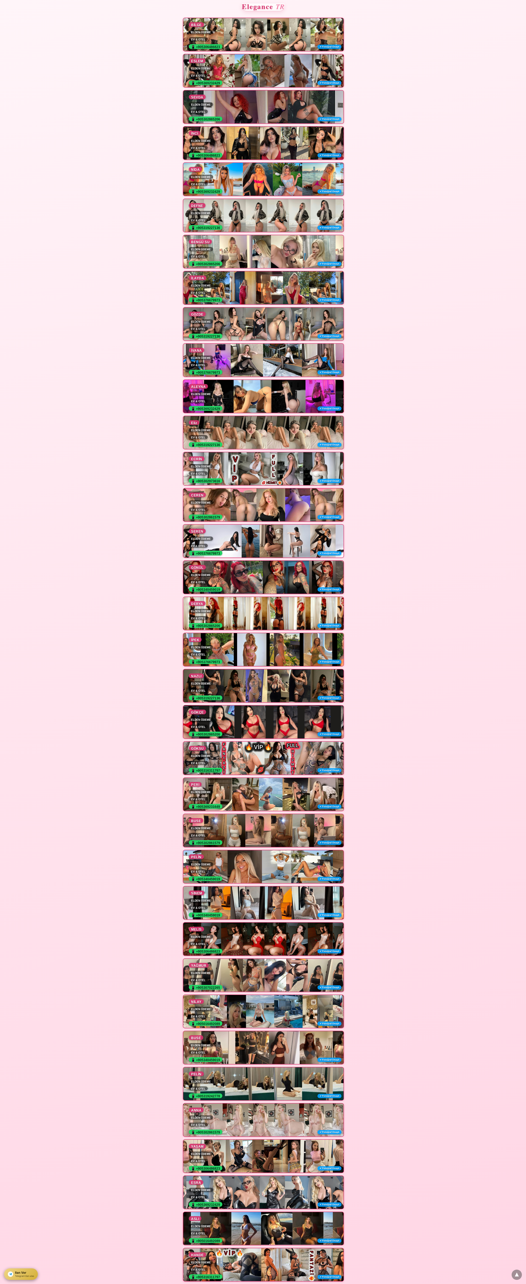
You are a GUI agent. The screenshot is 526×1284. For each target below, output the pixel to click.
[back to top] (517, 1275)
